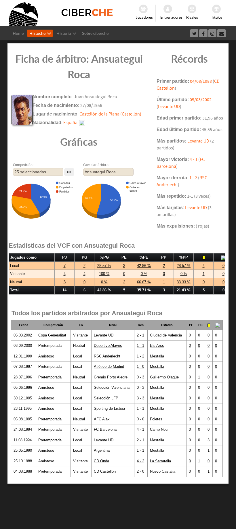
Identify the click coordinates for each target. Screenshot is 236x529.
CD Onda (101, 461)
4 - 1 (193, 159)
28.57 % (104, 265)
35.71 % (144, 290)
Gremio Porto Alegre (110, 377)
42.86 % (144, 265)
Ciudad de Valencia (166, 335)
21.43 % (184, 290)
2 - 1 (140, 335)
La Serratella (160, 461)
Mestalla (157, 356)
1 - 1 (140, 345)
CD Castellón (105, 471)
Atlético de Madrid (109, 366)
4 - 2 (140, 461)
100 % (104, 274)
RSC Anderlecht (107, 356)
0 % (144, 274)
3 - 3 (140, 398)
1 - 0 (140, 366)
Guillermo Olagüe (164, 377)
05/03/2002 (201, 99)
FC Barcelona (105, 429)
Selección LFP (106, 398)
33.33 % (184, 282)
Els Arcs (157, 345)
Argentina (102, 450)
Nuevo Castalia (162, 471)
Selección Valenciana (112, 387)
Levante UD (169, 106)
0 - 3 (140, 377)
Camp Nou (159, 429)
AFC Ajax (102, 419)
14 (64, 290)
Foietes (156, 419)
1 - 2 (193, 177)
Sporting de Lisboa (109, 408)
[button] (69, 172)
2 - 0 (140, 471)
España (70, 122)
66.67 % (144, 282)
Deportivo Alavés (108, 345)
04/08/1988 (201, 81)
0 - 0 (140, 419)
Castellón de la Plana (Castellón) (110, 114)
